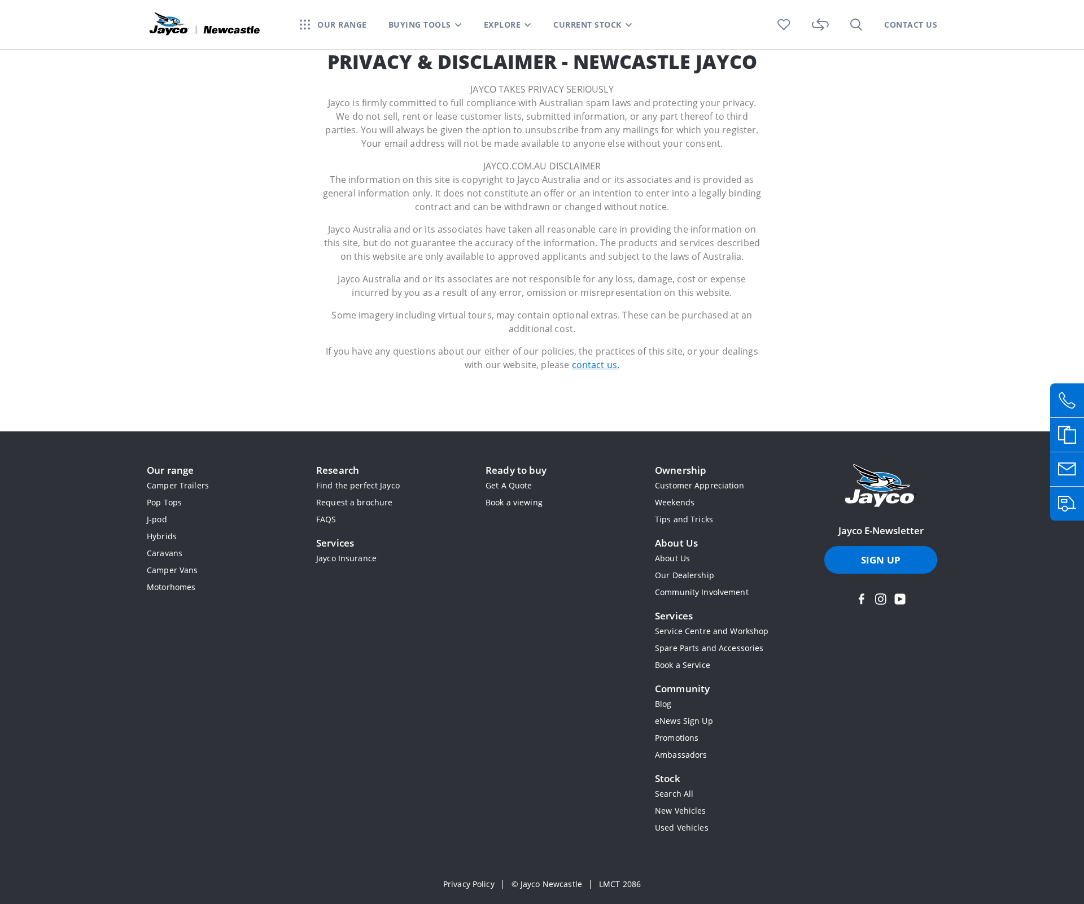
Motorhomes (171, 587)
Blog (663, 703)
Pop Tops (164, 502)
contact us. (596, 365)
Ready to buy (516, 470)
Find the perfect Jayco (358, 485)
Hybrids (162, 536)
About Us (676, 542)
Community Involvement (702, 592)
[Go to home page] (880, 486)
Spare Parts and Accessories (709, 648)
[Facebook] (861, 599)
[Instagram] (880, 599)
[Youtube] (900, 599)
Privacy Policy (469, 884)
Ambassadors (681, 754)
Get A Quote (509, 485)
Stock (667, 778)
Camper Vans (172, 570)
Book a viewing (514, 502)
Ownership (680, 470)
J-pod (157, 519)
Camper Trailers (178, 485)
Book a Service (682, 665)
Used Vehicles (682, 827)
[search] (856, 24)
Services (335, 542)
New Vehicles (680, 810)
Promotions (676, 737)
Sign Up (881, 559)
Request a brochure (354, 502)
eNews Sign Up (684, 720)
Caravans (164, 553)
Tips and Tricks (684, 519)
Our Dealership (684, 575)
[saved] (783, 24)
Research (337, 470)
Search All (674, 793)
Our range (170, 470)
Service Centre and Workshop (711, 631)
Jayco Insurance (346, 558)
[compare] (820, 24)
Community (682, 688)
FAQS (326, 519)
